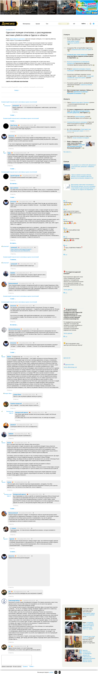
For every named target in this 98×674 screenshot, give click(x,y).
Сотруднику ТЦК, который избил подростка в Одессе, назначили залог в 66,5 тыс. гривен (88, 626)
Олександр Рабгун (14, 600)
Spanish (12, 539)
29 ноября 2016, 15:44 (25, 201)
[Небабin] (6, 276)
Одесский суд (71, 116)
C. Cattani (13, 528)
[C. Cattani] (6, 531)
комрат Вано (17, 394)
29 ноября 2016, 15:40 (25, 283)
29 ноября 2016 (9, 29)
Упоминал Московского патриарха (77, 122)
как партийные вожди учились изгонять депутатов (78, 111)
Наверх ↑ (16, 90)
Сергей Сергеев (15, 175)
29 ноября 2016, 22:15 (21, 433)
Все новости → (68, 152)
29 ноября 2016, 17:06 (25, 343)
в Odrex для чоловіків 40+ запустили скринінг (80, 76)
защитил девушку (80, 116)
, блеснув (74, 147)
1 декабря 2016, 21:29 (20, 646)
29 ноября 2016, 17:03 (29, 329)
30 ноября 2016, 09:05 (25, 513)
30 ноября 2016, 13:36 (35, 494)
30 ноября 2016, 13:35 (24, 539)
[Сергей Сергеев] (6, 179)
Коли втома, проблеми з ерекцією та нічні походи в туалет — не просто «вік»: (79, 75)
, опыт (83, 112)
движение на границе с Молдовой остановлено (77, 92)
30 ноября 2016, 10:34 (23, 528)
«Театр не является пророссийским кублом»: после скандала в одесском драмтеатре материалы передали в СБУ (82, 176)
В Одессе (69, 69)
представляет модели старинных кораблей (73, 42)
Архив (38, 23)
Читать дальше (68, 289)
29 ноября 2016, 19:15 (38, 412)
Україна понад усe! (16, 403)
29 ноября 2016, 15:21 (29, 175)
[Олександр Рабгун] (4, 603)
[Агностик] (4, 139)
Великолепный (13, 283)
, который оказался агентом (83, 70)
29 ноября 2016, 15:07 (24, 136)
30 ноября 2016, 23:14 (20, 591)
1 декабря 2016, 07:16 (29, 600)
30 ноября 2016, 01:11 (29, 403)
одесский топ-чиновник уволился (76, 145)
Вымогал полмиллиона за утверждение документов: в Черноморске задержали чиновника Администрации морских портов (89, 656)
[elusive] (3, 442)
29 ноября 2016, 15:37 (26, 188)
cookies (51, 672)
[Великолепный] (4, 286)
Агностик (11, 136)
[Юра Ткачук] (6, 128)
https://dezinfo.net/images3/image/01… (21, 249)
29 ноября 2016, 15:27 (28, 105)
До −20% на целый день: (74, 129)
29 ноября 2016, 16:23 (25, 305)
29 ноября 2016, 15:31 (27, 264)
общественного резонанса (17, 39)
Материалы (26, 23)
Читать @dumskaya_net (70, 367)
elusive (9, 442)
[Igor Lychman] (6, 191)
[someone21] (7, 105)
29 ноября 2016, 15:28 (27, 247)
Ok (56, 672)
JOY (10, 591)
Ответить (15, 112)
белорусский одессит (21, 412)
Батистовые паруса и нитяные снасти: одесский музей (75, 38)
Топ (47, 23)
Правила (25, 666)
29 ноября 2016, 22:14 (23, 273)
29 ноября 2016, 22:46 (21, 442)
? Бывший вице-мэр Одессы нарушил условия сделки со (80, 56)
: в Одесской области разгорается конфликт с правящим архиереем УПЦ (80, 123)
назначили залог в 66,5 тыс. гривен (81, 49)
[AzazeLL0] (6, 428)
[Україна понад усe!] (6, 406)
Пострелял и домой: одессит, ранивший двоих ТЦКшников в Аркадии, (80, 83)
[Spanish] (5, 539)
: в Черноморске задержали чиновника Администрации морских (79, 64)
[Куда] (4, 153)
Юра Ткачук (14, 125)
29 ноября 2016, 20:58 (20, 153)
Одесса (69, 102)
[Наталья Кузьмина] (4, 332)
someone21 (15, 105)
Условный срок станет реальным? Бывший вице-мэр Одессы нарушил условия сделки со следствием (10, 12)
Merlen (9, 356)
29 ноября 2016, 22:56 (21, 482)
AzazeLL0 (13, 424)
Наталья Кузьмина (14, 329)
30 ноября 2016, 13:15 (24, 556)
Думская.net (67, 358)
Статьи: (66, 161)
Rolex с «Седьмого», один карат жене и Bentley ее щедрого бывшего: (75, 143)
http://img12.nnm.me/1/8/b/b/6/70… (21, 251)
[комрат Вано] (7, 393)
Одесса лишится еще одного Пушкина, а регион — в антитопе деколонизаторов (46, 12)
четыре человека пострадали (80, 138)
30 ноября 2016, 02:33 (27, 125)
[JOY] (4, 594)
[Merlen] (3, 357)
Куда (9, 153)
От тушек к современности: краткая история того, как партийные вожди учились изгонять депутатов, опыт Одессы (66, 12)
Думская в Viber (69, 364)
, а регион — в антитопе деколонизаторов (80, 103)
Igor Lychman (14, 188)
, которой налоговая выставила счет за (78, 117)
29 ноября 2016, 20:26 (23, 424)
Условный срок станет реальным (77, 54)
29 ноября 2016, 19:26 (29, 394)
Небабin (12, 273)
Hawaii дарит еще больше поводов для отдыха (79, 130)
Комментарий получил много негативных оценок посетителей (19, 102)
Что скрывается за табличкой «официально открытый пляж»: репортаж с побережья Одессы (83, 166)
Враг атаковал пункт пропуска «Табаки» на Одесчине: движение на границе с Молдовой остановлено (28, 12)
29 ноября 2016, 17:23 (30, 356)
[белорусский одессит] (7, 413)
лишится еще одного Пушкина (80, 102)
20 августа (67, 99)
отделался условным (86, 84)
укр (74, 23)
